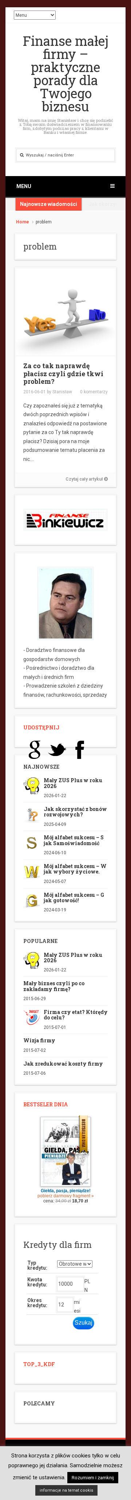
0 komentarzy (94, 391)
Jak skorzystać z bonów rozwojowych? (75, 811)
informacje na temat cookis (66, 1490)
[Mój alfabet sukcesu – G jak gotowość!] (31, 900)
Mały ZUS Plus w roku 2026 (73, 783)
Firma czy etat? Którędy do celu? (76, 1014)
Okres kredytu (36, 1303)
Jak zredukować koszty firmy (63, 1063)
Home (22, 221)
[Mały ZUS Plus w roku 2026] (31, 785)
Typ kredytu (36, 1265)
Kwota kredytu (36, 1282)
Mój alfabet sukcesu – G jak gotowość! (74, 897)
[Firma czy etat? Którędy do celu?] (31, 1017)
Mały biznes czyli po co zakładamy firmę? (53, 986)
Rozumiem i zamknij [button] (93, 1477)
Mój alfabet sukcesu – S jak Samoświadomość (74, 840)
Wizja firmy (39, 1040)
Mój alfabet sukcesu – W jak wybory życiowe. (75, 869)
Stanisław (62, 391)
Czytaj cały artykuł (85, 479)
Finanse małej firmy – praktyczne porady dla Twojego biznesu (65, 73)
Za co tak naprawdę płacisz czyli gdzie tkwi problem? (63, 373)
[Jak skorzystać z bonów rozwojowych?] (31, 814)
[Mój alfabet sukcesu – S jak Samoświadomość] (31, 843)
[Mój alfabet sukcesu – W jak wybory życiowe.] (31, 871)
